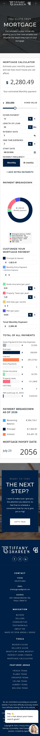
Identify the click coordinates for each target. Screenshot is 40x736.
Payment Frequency (14, 157)
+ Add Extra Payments (10, 270)
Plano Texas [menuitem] (20, 674)
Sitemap (6, 728)
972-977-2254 (20, 581)
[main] (20, 269)
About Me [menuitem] (20, 629)
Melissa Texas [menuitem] (20, 688)
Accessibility (14, 728)
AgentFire (27, 731)
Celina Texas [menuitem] (20, 681)
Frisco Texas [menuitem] (20, 671)
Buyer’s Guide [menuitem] (20, 645)
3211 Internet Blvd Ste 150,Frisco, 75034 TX (20, 599)
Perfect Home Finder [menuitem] (20, 655)
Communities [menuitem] (20, 622)
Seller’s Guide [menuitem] (20, 648)
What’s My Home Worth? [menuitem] (20, 652)
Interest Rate (10, 132)
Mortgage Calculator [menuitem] (20, 659)
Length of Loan (11, 123)
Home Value (30, 103)
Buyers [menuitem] (20, 615)
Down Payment (11, 115)
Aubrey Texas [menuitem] (20, 685)
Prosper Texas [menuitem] (20, 678)
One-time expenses (13, 140)
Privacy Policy (25, 726)
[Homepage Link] (20, 3)
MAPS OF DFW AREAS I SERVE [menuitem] (20, 632)
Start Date (9, 149)
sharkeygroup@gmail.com (20, 589)
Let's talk (20, 522)
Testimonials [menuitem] (20, 626)
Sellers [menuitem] (20, 618)
